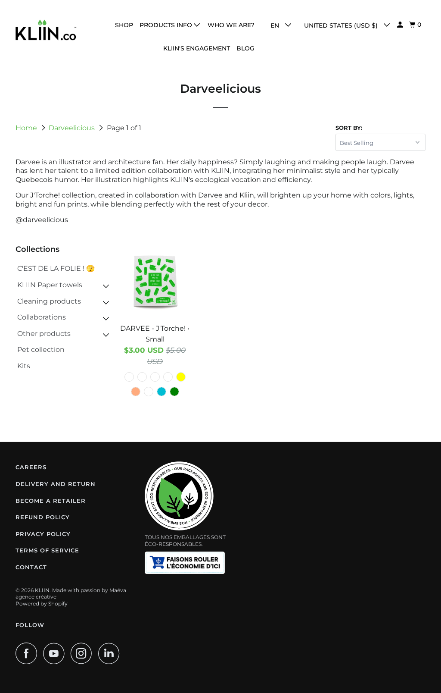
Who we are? (231, 25)
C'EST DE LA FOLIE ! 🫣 (56, 268)
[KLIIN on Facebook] (28, 653)
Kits (23, 366)
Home (27, 128)
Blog (245, 48)
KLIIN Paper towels (49, 285)
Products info (167, 25)
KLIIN (42, 590)
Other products (44, 333)
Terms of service (47, 550)
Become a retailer (51, 500)
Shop (124, 25)
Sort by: (348, 127)
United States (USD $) (341, 25)
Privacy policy (43, 533)
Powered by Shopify (42, 603)
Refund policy (43, 517)
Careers (31, 467)
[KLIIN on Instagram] (83, 653)
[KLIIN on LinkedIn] (111, 653)
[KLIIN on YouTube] (56, 653)
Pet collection (41, 349)
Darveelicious (72, 128)
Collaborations (41, 317)
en (275, 25)
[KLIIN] (46, 30)
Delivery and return (56, 483)
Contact (31, 567)
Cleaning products (49, 301)
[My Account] (400, 24)
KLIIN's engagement (196, 48)
